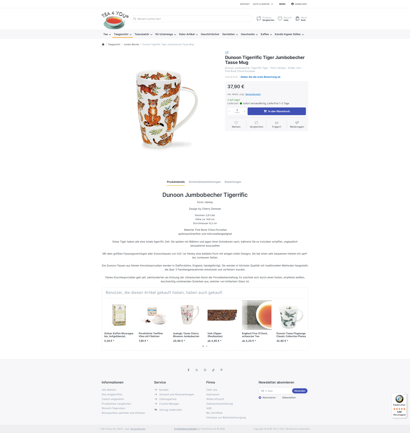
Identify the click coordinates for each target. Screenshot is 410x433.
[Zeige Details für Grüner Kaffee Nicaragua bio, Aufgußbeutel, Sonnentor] (119, 315)
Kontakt (245, 4)
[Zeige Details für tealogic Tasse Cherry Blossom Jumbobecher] (188, 315)
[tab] (176, 182)
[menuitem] (107, 34)
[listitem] (161, 110)
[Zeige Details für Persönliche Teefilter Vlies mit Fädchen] (153, 315)
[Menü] (405, 395)
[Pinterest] (221, 370)
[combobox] (192, 18)
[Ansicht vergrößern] (161, 110)
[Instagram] (205, 370)
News (282, 4)
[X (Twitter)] (196, 370)
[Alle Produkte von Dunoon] (227, 52)
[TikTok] (213, 370)
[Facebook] (188, 370)
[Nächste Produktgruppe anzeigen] (304, 324)
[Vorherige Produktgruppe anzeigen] (105, 324)
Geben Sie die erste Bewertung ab (260, 76)
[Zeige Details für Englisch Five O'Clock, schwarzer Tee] (256, 315)
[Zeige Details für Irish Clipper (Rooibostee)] (222, 315)
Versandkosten (253, 94)
